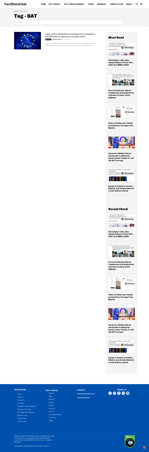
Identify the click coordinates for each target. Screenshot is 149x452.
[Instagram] (114, 393)
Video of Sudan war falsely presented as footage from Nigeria (120, 125)
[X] (119, 393)
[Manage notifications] (144, 447)
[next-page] (114, 200)
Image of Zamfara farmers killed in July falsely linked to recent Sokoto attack (121, 188)
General (111, 120)
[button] (137, 4)
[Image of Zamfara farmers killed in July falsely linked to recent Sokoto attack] (121, 175)
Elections (48, 39)
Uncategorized (114, 57)
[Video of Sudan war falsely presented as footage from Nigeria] (121, 112)
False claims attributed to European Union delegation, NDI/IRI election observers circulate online (70, 35)
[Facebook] (110, 393)
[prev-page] (110, 200)
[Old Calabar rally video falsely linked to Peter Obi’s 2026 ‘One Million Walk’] (121, 49)
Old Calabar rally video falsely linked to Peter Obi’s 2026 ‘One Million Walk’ (120, 62)
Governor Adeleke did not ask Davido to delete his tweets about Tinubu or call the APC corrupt (121, 157)
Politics (112, 87)
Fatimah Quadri (57, 39)
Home (16, 11)
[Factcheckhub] (15, 4)
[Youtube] (127, 393)
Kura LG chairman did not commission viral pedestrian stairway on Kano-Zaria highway (121, 94)
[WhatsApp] (123, 393)
